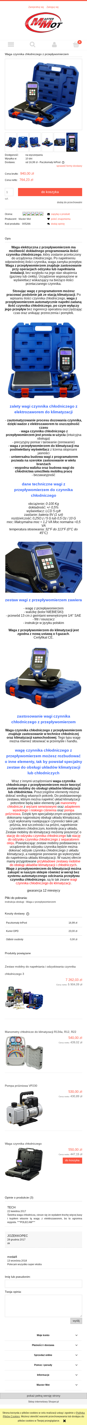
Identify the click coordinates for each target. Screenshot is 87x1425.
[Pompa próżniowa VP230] (24, 1109)
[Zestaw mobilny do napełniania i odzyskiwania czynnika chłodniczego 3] (24, 997)
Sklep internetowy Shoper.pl (43, 1401)
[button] (11, 44)
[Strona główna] (44, 22)
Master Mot (25, 219)
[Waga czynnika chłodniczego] (24, 1164)
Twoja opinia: (13, 1291)
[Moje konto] (54, 44)
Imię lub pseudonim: (18, 1276)
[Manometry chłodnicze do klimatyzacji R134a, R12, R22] (24, 1053)
